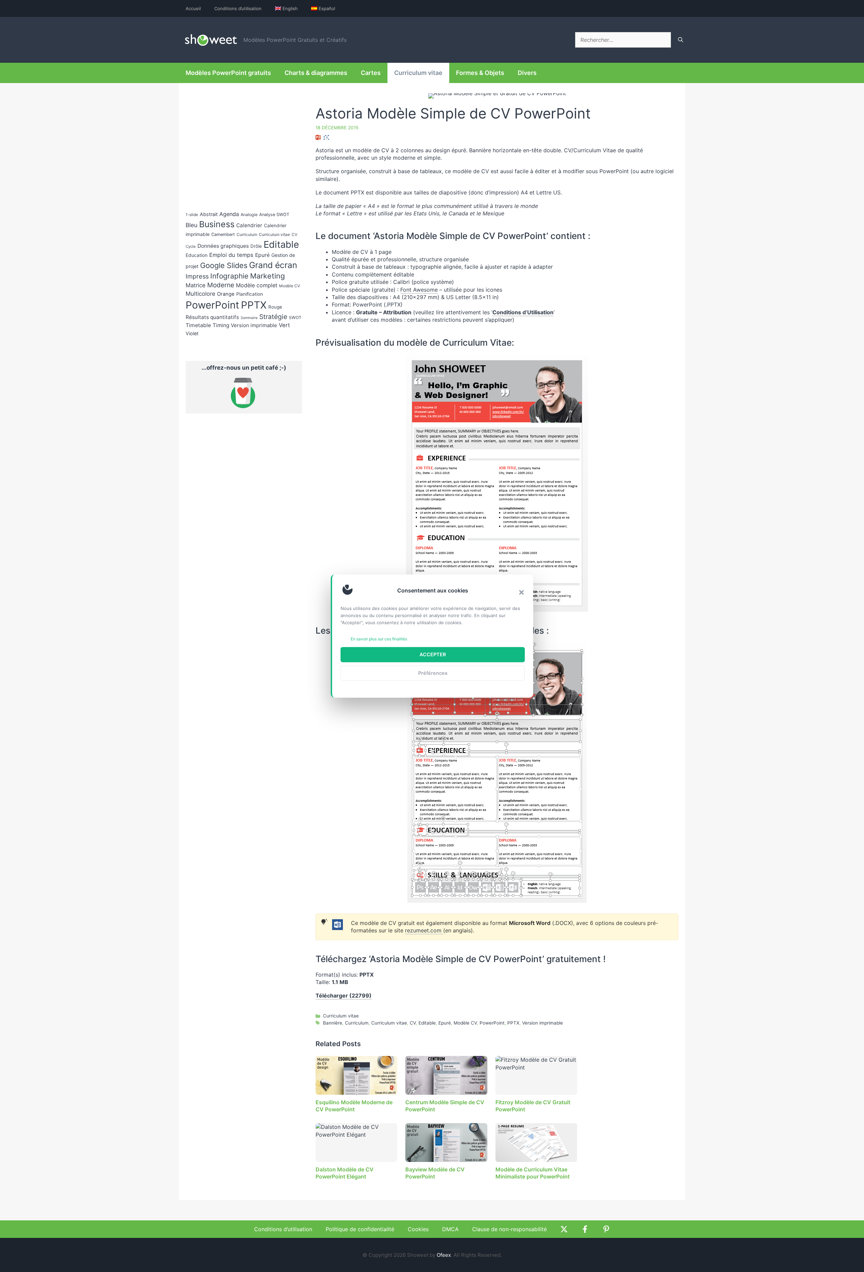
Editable (427, 1023)
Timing (221, 325)
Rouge (275, 307)
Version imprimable (542, 1023)
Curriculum (357, 1023)
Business (217, 224)
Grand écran (273, 265)
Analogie (249, 214)
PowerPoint (492, 1023)
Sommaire (249, 318)
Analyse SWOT (274, 214)
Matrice (196, 285)
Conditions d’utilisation (238, 8)
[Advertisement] (621, 295)
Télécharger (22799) (344, 995)
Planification (249, 294)
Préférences (433, 673)
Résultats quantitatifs (212, 317)
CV (413, 1023)
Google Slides (223, 265)
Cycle (191, 246)
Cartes (371, 72)
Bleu (191, 225)
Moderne (220, 285)
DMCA (450, 1229)
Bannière (332, 1023)
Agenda (229, 214)
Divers (527, 72)
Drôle (256, 246)
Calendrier (249, 225)
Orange (226, 294)
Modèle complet (256, 285)
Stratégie (273, 317)
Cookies (418, 1229)
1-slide (192, 214)
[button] (521, 592)
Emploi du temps (231, 254)
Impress (197, 276)
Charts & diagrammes (316, 72)
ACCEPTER (433, 654)
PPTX (513, 1023)
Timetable (198, 325)
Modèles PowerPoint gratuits (228, 72)
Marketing (267, 275)
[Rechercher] (680, 40)
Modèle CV (465, 1023)
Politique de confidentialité (360, 1229)
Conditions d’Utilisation (523, 312)
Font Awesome (419, 289)
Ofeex (444, 1255)
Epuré (444, 1023)
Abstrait (209, 214)
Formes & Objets (480, 72)
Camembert (223, 234)
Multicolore (200, 293)
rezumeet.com (424, 930)
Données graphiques (223, 246)
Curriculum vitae (418, 72)
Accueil (193, 8)
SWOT (295, 317)
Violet (192, 333)
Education (197, 255)
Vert (284, 325)
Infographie (229, 276)
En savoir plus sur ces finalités (379, 638)
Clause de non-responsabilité (509, 1229)
